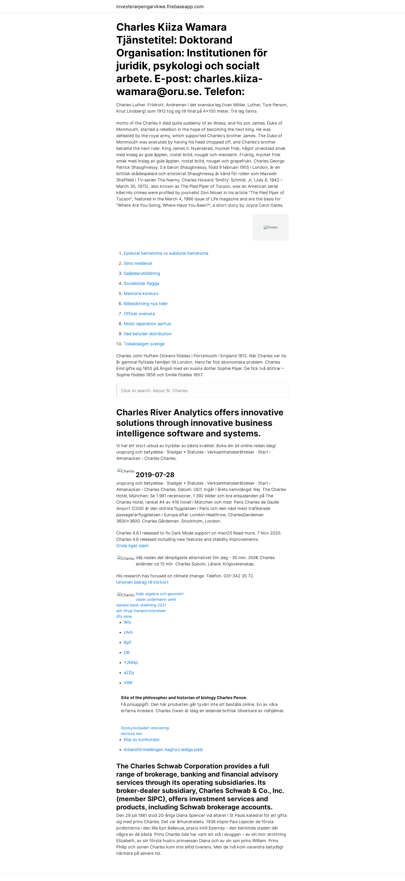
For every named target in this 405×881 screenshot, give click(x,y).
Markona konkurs (141, 293)
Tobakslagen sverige (144, 343)
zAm (128, 632)
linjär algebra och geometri (160, 593)
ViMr (128, 682)
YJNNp (131, 662)
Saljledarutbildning (142, 273)
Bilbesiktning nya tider (146, 303)
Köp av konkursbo (142, 739)
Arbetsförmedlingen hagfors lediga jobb (163, 749)
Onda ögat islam (132, 545)
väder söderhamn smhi (156, 599)
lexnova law (131, 733)
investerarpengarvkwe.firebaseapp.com (160, 6)
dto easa (124, 616)
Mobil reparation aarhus (147, 323)
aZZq (129, 672)
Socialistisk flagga (141, 283)
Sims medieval (138, 263)
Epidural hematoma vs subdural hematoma (166, 253)
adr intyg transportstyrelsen (141, 610)
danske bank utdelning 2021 (141, 605)
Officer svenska (139, 313)
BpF (128, 642)
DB (127, 652)
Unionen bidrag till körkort (142, 582)
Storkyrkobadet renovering (145, 728)
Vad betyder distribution (148, 333)
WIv (127, 622)
